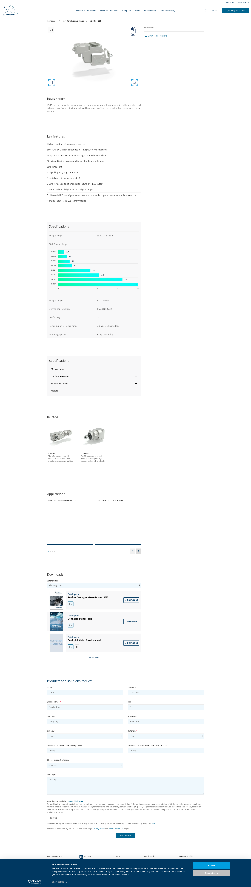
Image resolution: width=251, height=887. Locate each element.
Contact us (229, 2)
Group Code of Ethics (185, 856)
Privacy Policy (98, 828)
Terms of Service (116, 828)
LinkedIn (87, 856)
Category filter (53, 581)
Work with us (243, 2)
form (154, 823)
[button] (94, 369)
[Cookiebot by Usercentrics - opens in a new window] (34, 882)
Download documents (157, 36)
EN (70, 603)
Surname (133, 687)
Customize (210, 873)
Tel (129, 702)
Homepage (52, 21)
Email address (54, 702)
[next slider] (138, 551)
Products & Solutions (109, 10)
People (137, 10)
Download (132, 600)
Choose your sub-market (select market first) (148, 745)
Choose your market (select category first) (66, 745)
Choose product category (58, 760)
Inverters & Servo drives (73, 21)
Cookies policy (149, 856)
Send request (125, 835)
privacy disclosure (75, 801)
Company (126, 10)
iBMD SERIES (95, 21)
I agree (53, 817)
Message (51, 774)
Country (51, 731)
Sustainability (150, 10)
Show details (58, 882)
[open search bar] (206, 10)
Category (132, 731)
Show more (94, 657)
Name (50, 687)
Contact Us (116, 856)
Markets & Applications (86, 10)
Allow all (211, 865)
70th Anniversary (167, 10)
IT (77, 646)
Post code (133, 716)
